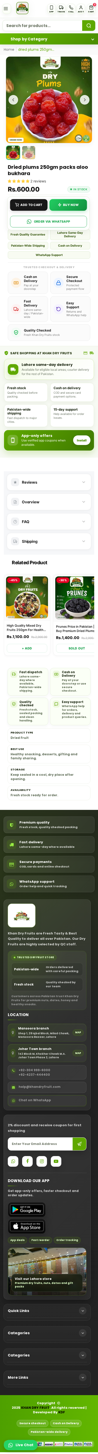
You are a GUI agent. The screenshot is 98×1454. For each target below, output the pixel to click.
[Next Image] (84, 100)
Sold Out (77, 648)
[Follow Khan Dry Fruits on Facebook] (27, 1161)
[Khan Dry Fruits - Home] (22, 8)
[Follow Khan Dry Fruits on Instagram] (41, 1161)
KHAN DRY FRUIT (35, 1407)
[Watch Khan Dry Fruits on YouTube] (56, 1161)
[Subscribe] (79, 1144)
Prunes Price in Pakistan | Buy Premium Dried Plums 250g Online (75, 629)
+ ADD (27, 648)
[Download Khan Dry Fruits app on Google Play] (27, 1209)
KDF (61, 1412)
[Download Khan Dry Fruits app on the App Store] (27, 1226)
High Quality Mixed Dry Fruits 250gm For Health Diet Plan (25, 628)
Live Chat (24, 1444)
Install (82, 440)
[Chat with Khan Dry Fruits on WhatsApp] (13, 1161)
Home (9, 49)
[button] (91, 9)
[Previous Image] (13, 100)
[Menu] (7, 9)
